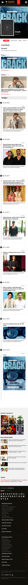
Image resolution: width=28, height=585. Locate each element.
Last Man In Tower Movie (6, 510)
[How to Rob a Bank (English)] (20, 420)
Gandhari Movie (5, 505)
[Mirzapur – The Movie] (4, 430)
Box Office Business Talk (6, 544)
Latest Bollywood (7, 537)
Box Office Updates (5, 543)
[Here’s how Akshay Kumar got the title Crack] (14, 333)
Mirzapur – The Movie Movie (7, 508)
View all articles (5, 94)
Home (2, 571)
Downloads (6, 565)
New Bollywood (7, 503)
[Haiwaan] (12, 430)
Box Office (6, 525)
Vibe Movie (4, 515)
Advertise (6, 571)
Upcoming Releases (6, 548)
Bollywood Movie (7, 519)
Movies (3, 490)
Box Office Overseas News (7, 545)
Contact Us (22, 571)
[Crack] (14, 373)
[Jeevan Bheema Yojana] (12, 420)
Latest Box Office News (6, 541)
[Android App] (10, 575)
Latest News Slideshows (6, 547)
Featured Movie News (6, 540)
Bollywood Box (6, 531)
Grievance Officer (4, 572)
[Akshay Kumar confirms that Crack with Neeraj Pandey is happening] (14, 228)
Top (4, 528)
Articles (4, 75)
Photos (4, 55)
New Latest (6, 556)
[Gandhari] (4, 420)
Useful (4, 562)
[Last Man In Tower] (20, 430)
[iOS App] (12, 575)
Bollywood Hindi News (6, 551)
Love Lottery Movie (5, 516)
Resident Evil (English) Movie (7, 517)
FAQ (9, 572)
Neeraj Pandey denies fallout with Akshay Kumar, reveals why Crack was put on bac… (17, 446)
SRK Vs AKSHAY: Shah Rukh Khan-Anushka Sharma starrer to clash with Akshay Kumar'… (17, 469)
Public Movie (6, 522)
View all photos (5, 70)
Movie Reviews (5, 549)
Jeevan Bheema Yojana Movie (7, 509)
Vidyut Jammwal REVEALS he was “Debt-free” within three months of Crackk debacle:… (17, 440)
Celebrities (9, 490)
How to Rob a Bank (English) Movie (9, 506)
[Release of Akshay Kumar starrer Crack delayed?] (14, 263)
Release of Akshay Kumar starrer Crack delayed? (17, 462)
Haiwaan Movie (5, 512)
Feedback (17, 571)
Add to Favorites (12, 21)
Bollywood (7, 559)
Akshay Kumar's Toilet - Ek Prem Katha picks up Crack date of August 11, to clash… (17, 452)
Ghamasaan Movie (5, 513)
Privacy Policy (11, 571)
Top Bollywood (7, 553)
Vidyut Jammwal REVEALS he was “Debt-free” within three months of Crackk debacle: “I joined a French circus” (14, 90)
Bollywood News (5, 539)
